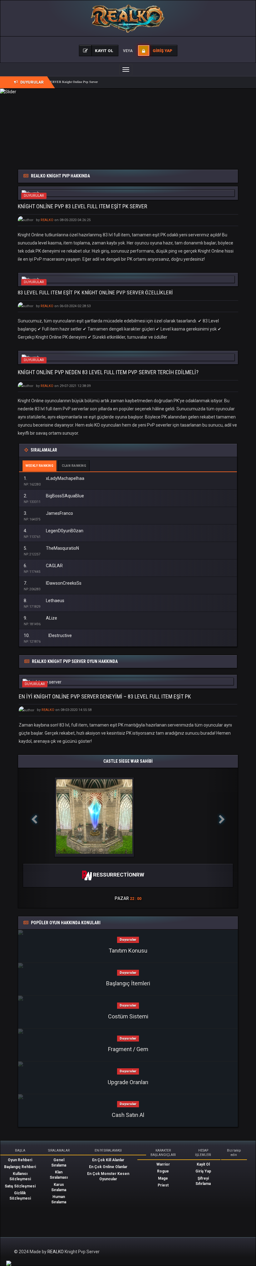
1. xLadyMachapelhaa (54, 478)
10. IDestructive (48, 635)
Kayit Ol (203, 1164)
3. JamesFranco (48, 513)
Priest (163, 1185)
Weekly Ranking (39, 465)
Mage (163, 1178)
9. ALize (40, 618)
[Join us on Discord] (8, 1263)
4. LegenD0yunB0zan (53, 530)
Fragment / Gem (128, 1049)
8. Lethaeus (44, 600)
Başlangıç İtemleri (128, 983)
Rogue (163, 1171)
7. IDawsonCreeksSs (52, 583)
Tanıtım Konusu (128, 950)
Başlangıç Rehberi (20, 1167)
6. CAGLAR (43, 565)
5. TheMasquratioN (51, 548)
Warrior (163, 1164)
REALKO (56, 1251)
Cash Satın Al (128, 1115)
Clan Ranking (74, 465)
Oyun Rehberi (20, 1160)
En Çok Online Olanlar (108, 1167)
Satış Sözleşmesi (20, 1186)
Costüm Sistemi (128, 1016)
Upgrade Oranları (128, 1082)
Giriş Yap (203, 1171)
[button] (34, 838)
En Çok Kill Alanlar (108, 1160)
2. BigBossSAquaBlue (54, 495)
